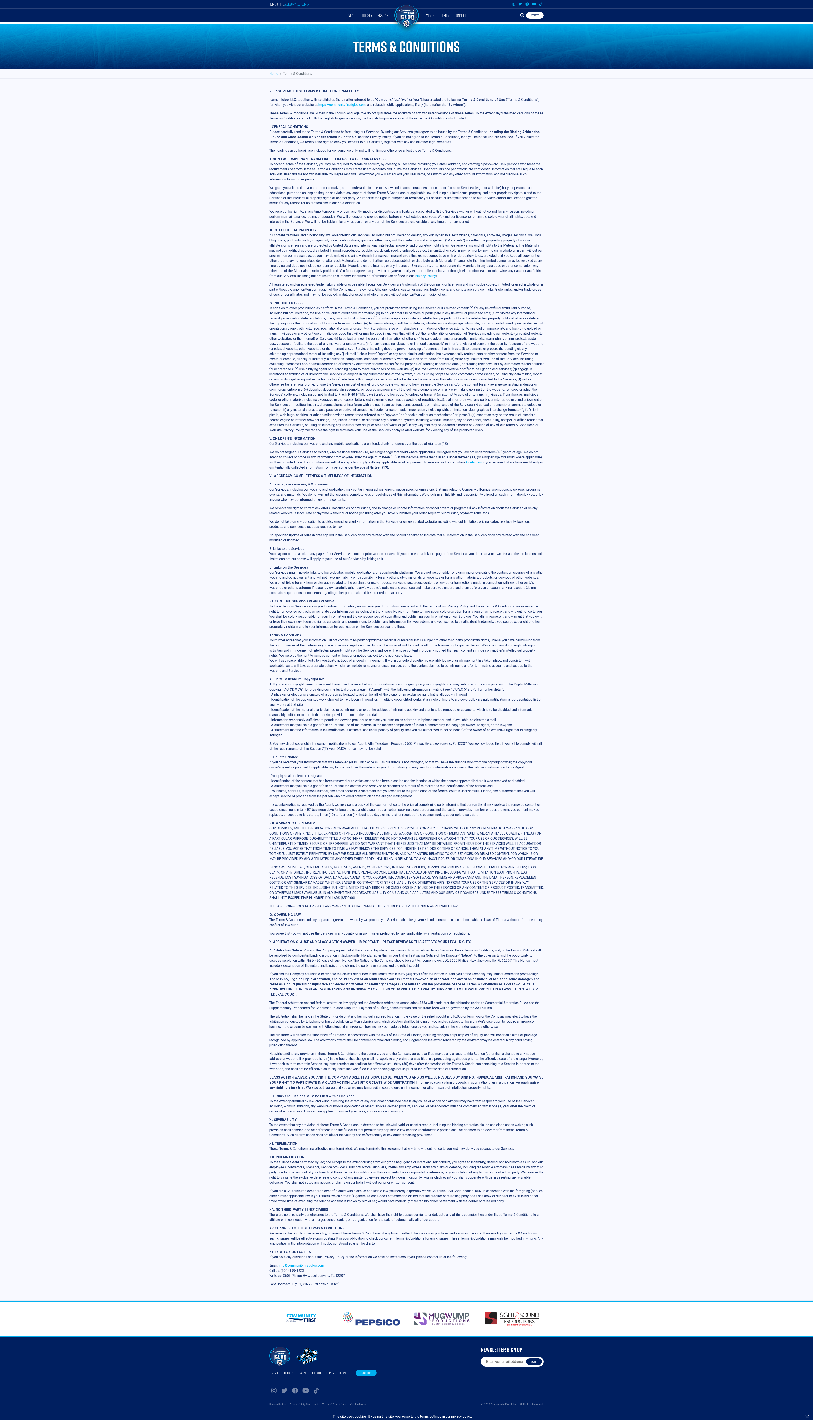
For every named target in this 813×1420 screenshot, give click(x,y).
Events (429, 15)
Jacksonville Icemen (296, 4)
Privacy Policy (425, 276)
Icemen (444, 15)
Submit (534, 1361)
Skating (383, 15)
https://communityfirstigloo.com (342, 105)
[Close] (807, 1416)
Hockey (367, 15)
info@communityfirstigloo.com (301, 1265)
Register (535, 15)
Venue (352, 15)
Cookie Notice (358, 1404)
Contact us (474, 462)
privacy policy (461, 1416)
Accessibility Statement (304, 1404)
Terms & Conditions (334, 1404)
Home (273, 74)
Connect (460, 15)
